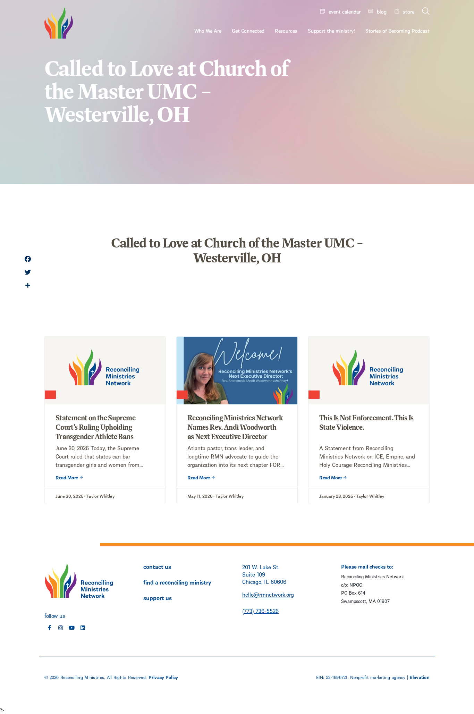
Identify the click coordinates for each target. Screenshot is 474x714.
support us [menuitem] (157, 597)
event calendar (345, 11)
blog (382, 11)
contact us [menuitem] (157, 566)
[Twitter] (28, 273)
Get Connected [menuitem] (248, 30)
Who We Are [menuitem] (207, 30)
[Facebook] (28, 259)
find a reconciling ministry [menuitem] (177, 582)
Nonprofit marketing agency (377, 676)
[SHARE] (28, 286)
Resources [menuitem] (286, 30)
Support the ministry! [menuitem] (331, 30)
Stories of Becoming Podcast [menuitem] (397, 30)
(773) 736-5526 (260, 610)
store (408, 11)
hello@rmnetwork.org (268, 594)
